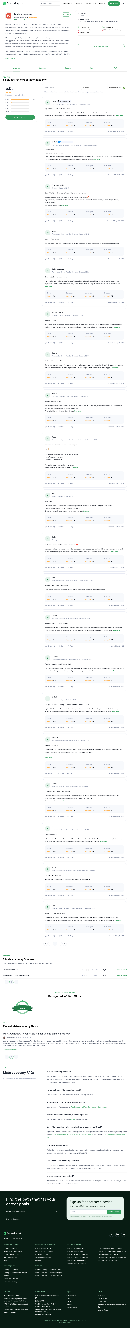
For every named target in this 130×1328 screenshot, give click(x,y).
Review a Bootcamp (11, 1279)
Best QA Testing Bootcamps (108, 1254)
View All (6, 1260)
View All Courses (10, 1312)
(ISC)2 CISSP (39, 1301)
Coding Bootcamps (11, 1270)
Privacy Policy (47, 1320)
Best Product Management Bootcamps (112, 1251)
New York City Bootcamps (13, 1251)
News (92, 68)
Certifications (89, 3)
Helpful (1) (51, 773)
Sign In (124, 3)
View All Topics (72, 1308)
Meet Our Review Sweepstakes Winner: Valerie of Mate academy (36, 1033)
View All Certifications (43, 1315)
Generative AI (71, 1296)
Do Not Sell (72, 1320)
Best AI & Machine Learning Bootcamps (112, 1257)
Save (67, 14)
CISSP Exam (102, 1302)
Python (69, 1305)
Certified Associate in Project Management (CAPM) (45, 1305)
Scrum (69, 1302)
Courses (77, 3)
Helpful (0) (51, 131)
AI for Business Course (12, 1296)
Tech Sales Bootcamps (43, 1257)
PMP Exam (101, 1296)
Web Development (77, 1107)
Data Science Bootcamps (44, 1251)
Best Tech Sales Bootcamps (76, 1263)
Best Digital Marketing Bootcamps (110, 1248)
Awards (68, 68)
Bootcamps (66, 3)
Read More (9, 58)
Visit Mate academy (101, 46)
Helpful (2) (51, 817)
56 (15, 20)
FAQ (115, 68)
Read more (119, 116)
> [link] (16, 982)
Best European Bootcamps (107, 1260)
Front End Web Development (89, 21)
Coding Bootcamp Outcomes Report (48, 1276)
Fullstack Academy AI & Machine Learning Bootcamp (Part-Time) (15, 1300)
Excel (68, 1299)
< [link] (7, 982)
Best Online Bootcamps (75, 1251)
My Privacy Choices (81, 1320)
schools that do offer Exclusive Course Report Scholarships (72, 1135)
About (6, 1238)
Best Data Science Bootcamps (77, 1254)
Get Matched (114, 3)
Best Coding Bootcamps (75, 1248)
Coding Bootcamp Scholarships (15, 1273)
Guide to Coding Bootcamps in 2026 (48, 1270)
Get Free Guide (113, 1212)
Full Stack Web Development (108, 21)
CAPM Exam (102, 1299)
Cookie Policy (64, 1320)
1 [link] (11, 982)
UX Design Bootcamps (43, 1254)
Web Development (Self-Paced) (95, 1107)
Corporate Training (10, 1282)
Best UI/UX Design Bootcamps (77, 1257)
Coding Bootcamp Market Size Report (48, 1273)
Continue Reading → (10, 1050)
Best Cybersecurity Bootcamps (78, 1260)
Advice (100, 3)
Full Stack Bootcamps (43, 1248)
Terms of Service (56, 1320)
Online (82, 16)
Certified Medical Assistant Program (16, 1309)
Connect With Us (16, 1238)
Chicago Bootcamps (11, 1254)
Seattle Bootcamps (11, 1257)
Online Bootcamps (10, 1248)
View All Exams (103, 1310)
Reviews (16, 68)
